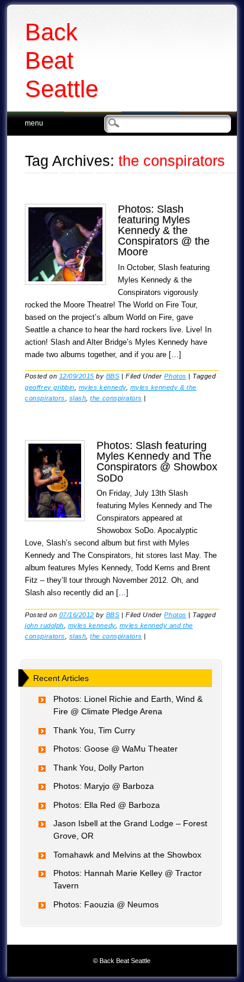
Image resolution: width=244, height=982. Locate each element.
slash (77, 398)
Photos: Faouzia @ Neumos (106, 904)
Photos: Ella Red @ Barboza (106, 805)
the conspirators (116, 398)
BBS (113, 376)
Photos (175, 376)
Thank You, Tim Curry (94, 730)
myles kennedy (102, 387)
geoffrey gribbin (49, 387)
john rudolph (44, 625)
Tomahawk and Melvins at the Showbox (127, 854)
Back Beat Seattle (61, 60)
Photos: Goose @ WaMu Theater (115, 748)
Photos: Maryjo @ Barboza (103, 786)
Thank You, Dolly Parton (98, 767)
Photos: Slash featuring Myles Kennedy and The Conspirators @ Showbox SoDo (157, 461)
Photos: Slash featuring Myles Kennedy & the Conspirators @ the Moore (164, 230)
